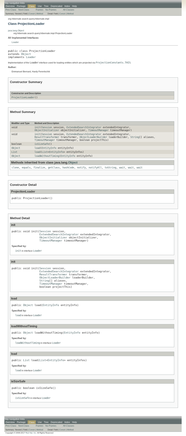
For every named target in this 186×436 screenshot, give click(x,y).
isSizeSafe (42, 143)
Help (74, 6)
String (134, 137)
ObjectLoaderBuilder (93, 137)
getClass (54, 167)
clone (15, 167)
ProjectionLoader (23, 97)
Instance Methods (40, 120)
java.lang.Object (16, 30)
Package (21, 6)
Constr (32, 14)
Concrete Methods (65, 120)
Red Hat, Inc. (31, 433)
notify (81, 167)
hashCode (68, 167)
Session (47, 127)
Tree (46, 6)
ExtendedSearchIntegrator (83, 127)
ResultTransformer (47, 137)
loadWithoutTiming (47, 155)
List (14, 151)
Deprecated (56, 6)
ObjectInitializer (47, 130)
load (37, 147)
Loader (15, 42)
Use (40, 6)
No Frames (50, 10)
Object (26, 53)
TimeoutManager (98, 130)
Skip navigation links (14, 3)
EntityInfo (49, 147)
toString (110, 167)
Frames (39, 10)
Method (40, 14)
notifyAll (95, 167)
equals (26, 167)
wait (122, 167)
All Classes (68, 10)
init (37, 127)
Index (67, 6)
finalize (39, 167)
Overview (10, 6)
